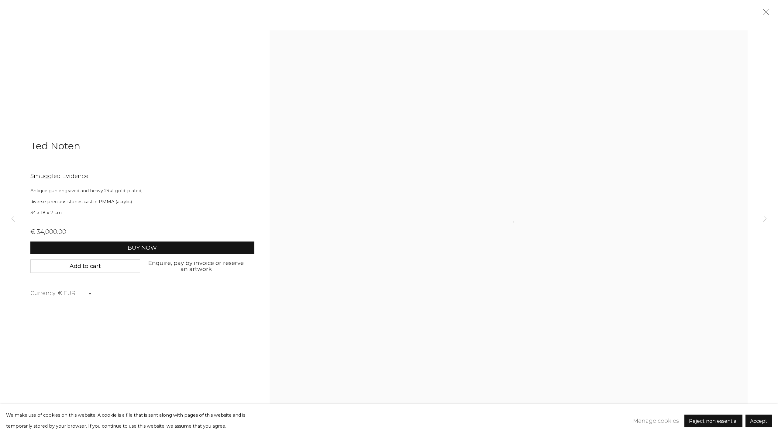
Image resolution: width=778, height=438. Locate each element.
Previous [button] (13, 219)
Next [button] (765, 219)
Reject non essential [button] (713, 421)
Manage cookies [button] (656, 420)
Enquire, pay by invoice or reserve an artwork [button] (196, 266)
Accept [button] (758, 421)
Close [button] (764, 13)
